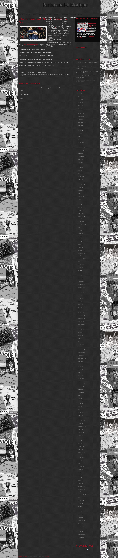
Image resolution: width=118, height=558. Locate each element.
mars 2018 (80, 375)
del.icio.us (67, 78)
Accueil (21, 14)
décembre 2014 (81, 486)
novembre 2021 (81, 253)
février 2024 (81, 176)
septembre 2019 (82, 324)
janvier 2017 (81, 415)
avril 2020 (80, 304)
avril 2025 (80, 136)
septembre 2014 (82, 495)
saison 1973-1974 (49, 23)
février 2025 (81, 142)
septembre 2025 (82, 122)
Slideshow (44, 72)
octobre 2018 (81, 355)
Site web (21, 98)
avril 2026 (80, 105)
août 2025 (80, 125)
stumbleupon (65, 78)
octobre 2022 (81, 222)
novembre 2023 (81, 185)
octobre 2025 (81, 119)
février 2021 (81, 278)
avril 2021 (80, 273)
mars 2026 (80, 108)
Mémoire (56, 14)
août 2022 (80, 227)
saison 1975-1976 (49, 27)
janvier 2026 (81, 114)
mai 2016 (80, 438)
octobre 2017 (81, 389)
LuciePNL (47, 556)
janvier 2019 (81, 347)
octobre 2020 (81, 290)
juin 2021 (80, 267)
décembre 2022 (81, 216)
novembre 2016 (81, 421)
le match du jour (58, 17)
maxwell (33, 74)
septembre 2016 (82, 426)
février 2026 (81, 111)
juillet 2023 (81, 196)
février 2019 (81, 344)
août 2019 (80, 327)
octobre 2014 (81, 492)
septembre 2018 (82, 358)
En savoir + (80, 37)
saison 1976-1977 (49, 30)
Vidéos (34, 14)
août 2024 (80, 159)
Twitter (64, 78)
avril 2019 (80, 338)
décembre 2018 (81, 350)
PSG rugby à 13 (64, 23)
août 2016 (80, 429)
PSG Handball (64, 17)
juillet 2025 (81, 128)
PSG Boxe (63, 27)
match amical (48, 44)
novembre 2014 (81, 489)
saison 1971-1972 (49, 19)
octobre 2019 (81, 321)
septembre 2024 (82, 156)
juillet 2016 (81, 432)
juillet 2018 (81, 364)
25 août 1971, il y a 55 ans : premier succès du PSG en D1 (85, 76)
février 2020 (81, 310)
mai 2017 (80, 404)
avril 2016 (80, 441)
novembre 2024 (81, 150)
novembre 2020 (81, 287)
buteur (22, 74)
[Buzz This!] (69, 78)
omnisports (64, 14)
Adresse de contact (24, 94)
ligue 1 (25, 74)
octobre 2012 (81, 531)
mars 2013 (80, 523)
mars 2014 (80, 512)
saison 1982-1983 (49, 42)
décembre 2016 (81, 418)
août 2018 (80, 361)
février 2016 (81, 446)
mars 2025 (80, 139)
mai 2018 (80, 369)
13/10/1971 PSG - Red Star (85, 23)
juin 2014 (80, 503)
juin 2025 (80, 131)
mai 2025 (80, 133)
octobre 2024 (81, 153)
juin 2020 (80, 301)
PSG (53, 74)
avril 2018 (80, 372)
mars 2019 (80, 341)
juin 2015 (80, 469)
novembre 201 (81, 534)
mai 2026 (80, 102)
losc (30, 74)
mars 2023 (80, 207)
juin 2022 (80, 233)
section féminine (73, 17)
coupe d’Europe (49, 46)
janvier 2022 (81, 247)
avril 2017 (80, 406)
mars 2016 (80, 443)
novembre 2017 (81, 386)
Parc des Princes (39, 74)
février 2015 (81, 480)
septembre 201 (81, 537)
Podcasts (41, 14)
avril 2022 (80, 239)
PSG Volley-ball (64, 21)
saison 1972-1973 (49, 21)
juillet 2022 (81, 230)
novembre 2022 (81, 219)
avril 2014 (80, 509)
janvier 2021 (81, 281)
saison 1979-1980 (49, 36)
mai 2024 (80, 168)
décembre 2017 (81, 384)
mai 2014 (80, 506)
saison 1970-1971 (49, 17)
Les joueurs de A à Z (58, 19)
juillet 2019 (81, 330)
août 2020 (80, 295)
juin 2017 (80, 401)
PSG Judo (63, 25)
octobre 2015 (81, 458)
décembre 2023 (81, 182)
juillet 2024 (81, 162)
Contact (80, 14)
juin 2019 (80, 332)
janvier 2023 (81, 213)
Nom (21, 90)
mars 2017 (80, 409)
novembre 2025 (81, 116)
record (22, 75)
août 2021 (80, 261)
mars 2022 (80, 241)
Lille (28, 74)
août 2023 (80, 193)
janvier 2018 (81, 381)
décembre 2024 (81, 148)
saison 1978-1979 (49, 34)
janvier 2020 (81, 313)
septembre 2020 (82, 293)
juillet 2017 (81, 398)
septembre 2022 (82, 224)
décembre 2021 (81, 250)
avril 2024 (80, 170)
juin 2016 (80, 435)
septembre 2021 (82, 259)
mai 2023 (80, 202)
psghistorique (65, 74)
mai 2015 (80, 472)
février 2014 (81, 514)
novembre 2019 (81, 318)
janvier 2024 (81, 179)
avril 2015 (80, 475)
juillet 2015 (81, 466)
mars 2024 (80, 173)
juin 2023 (80, 199)
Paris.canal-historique (65, 4)
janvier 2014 (81, 517)
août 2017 (80, 395)
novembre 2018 (81, 352)
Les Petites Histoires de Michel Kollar (43, 18)
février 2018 (81, 378)
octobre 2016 (81, 423)
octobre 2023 (81, 187)
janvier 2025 (81, 145)
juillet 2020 (81, 298)
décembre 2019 (81, 315)
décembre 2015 (81, 452)
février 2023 (81, 210)
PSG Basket (63, 19)
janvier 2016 (81, 449)
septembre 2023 (82, 190)
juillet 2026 (81, 96)
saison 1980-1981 (49, 38)
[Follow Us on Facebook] (94, 11)
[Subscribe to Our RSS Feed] (99, 11)
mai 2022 (80, 236)
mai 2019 (80, 335)
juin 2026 (80, 99)
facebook (62, 78)
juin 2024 (80, 165)
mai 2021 (80, 270)
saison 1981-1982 (49, 40)
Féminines (73, 14)
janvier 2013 (81, 529)
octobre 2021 (81, 256)
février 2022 (81, 244)
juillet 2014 (81, 500)
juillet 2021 (81, 264)
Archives (28, 14)
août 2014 (80, 497)
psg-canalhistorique (58, 74)
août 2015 (80, 463)
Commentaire (22, 102)
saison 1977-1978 (49, 32)
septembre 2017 (82, 392)
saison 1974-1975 (49, 25)
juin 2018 (80, 367)
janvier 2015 (81, 483)
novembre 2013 (81, 520)
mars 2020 (80, 307)
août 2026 (80, 94)
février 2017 (81, 412)
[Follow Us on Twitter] (96, 11)
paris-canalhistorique (47, 74)
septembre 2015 (82, 460)
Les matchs (49, 14)
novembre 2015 (81, 455)
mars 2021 (80, 276)
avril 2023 (80, 205)
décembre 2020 (81, 284)
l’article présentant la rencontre (30, 44)
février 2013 (81, 526)
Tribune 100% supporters (44, 21)
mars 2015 (80, 477)
